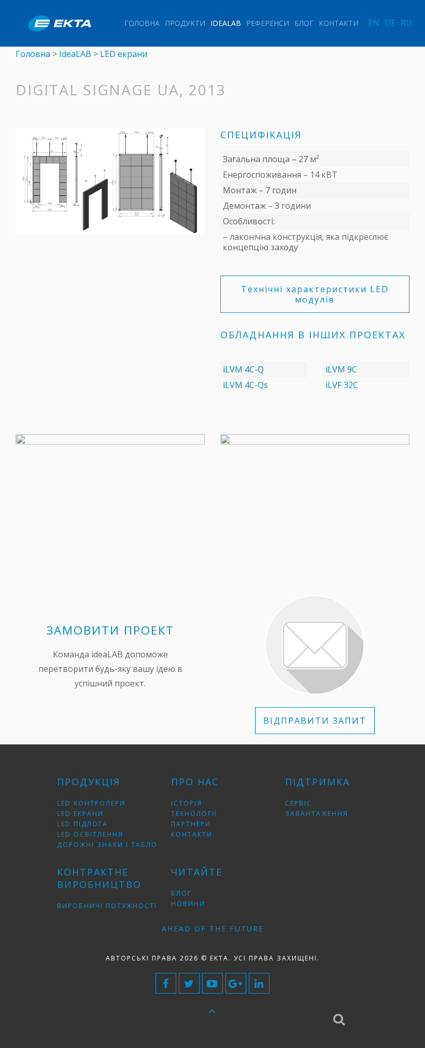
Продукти (185, 23)
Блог (304, 23)
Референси (267, 23)
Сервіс (298, 803)
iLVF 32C (341, 385)
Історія (186, 803)
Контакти (339, 23)
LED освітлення (90, 834)
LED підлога (82, 824)
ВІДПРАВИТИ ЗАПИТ (314, 720)
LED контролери (91, 803)
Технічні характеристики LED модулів (315, 294)
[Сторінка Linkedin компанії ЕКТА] (259, 983)
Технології (194, 813)
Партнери (191, 824)
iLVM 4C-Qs (245, 385)
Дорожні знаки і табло (107, 844)
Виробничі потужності (107, 905)
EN (373, 22)
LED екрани (80, 813)
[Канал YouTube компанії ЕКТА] (212, 983)
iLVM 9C (341, 369)
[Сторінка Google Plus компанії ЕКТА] (235, 983)
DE (390, 22)
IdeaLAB (225, 23)
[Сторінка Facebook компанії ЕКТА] (165, 983)
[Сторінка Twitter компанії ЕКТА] (189, 983)
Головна (142, 23)
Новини (188, 903)
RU (406, 22)
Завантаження (316, 813)
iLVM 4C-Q (243, 369)
